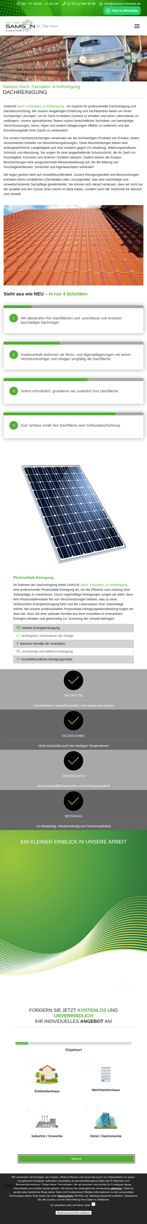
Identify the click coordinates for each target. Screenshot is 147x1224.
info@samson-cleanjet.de (122, 4)
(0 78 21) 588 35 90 (81, 4)
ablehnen (116, 1188)
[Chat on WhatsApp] (122, 10)
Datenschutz (65, 1195)
